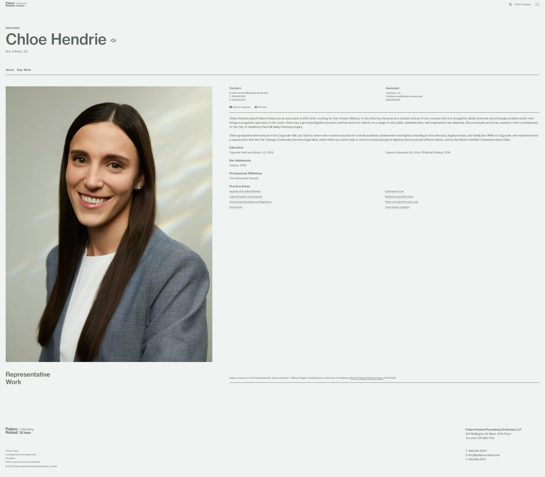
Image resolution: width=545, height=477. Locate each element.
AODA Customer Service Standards (23, 462)
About (10, 69)
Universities (235, 207)
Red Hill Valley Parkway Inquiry (366, 377)
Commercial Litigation (397, 207)
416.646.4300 (477, 450)
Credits (53, 466)
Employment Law (394, 191)
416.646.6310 (239, 96)
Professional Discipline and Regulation (250, 201)
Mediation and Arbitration (399, 196)
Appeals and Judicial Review (245, 191)
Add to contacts (241, 107)
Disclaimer (10, 458)
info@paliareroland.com (484, 455)
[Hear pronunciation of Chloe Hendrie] (113, 40)
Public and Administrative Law (401, 201)
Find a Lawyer (523, 4)
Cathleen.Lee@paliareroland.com (404, 96)
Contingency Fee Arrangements (21, 454)
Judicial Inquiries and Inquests (245, 196)
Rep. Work (24, 69)
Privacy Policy (12, 451)
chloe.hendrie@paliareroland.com (249, 92)
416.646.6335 (393, 99)
